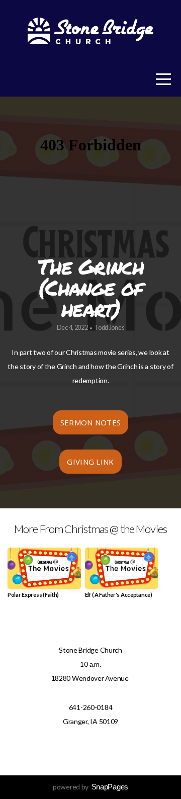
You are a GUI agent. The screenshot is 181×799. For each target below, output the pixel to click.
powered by (90, 786)
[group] (44, 576)
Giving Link (90, 462)
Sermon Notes (90, 422)
